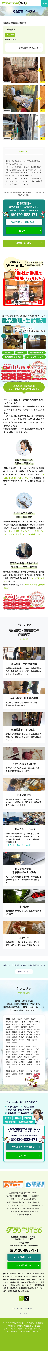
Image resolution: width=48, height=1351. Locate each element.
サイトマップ (24, 1313)
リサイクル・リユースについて (18, 845)
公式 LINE (23, 231)
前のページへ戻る (24, 972)
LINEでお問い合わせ (23, 1265)
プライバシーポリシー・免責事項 (23, 1309)
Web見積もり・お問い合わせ (23, 222)
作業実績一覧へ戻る (23, 243)
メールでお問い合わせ (23, 1257)
